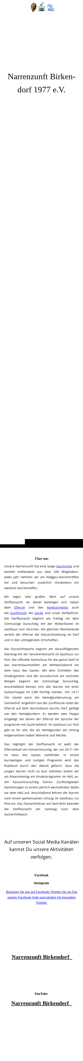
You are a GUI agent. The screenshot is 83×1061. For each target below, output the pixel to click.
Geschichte (64, 566)
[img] (41, 282)
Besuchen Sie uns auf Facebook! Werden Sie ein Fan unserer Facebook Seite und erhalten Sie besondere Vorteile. (41, 897)
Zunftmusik (18, 613)
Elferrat (19, 607)
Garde (38, 613)
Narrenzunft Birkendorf (42, 957)
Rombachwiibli (57, 607)
